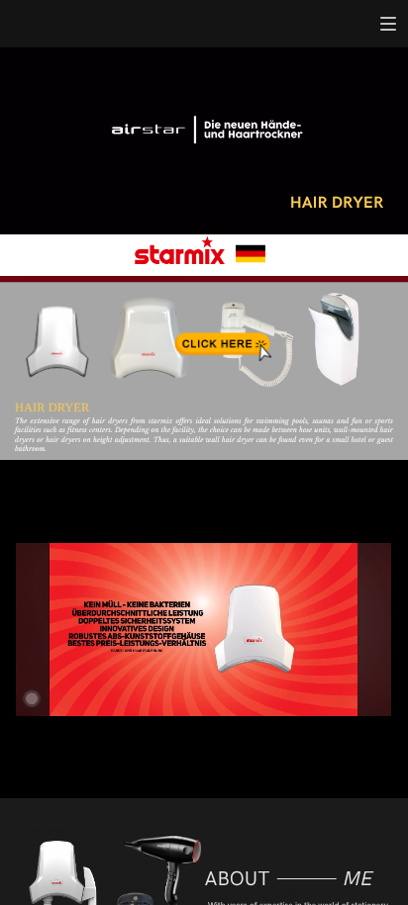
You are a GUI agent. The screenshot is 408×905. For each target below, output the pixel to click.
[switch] (388, 24)
